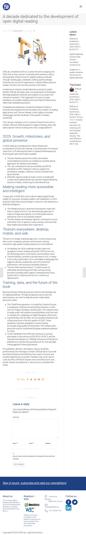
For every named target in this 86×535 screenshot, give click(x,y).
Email (30, 443)
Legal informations (34, 532)
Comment (16, 417)
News (24, 31)
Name (14, 443)
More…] (5, 511)
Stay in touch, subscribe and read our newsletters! (34, 483)
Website (47, 443)
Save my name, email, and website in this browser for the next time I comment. (34, 457)
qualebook (29, 31)
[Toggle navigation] (80, 6)
